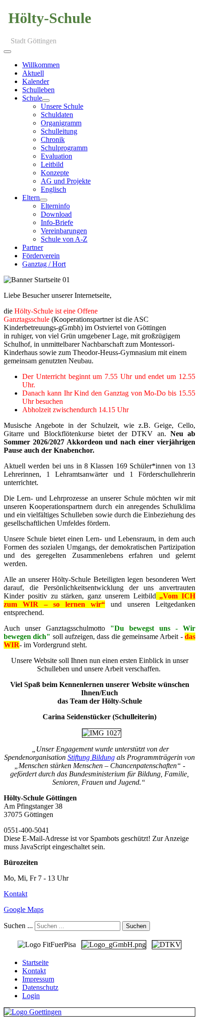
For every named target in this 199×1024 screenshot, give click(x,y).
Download (56, 214)
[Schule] (46, 100)
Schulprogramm (64, 148)
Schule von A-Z (64, 239)
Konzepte (55, 173)
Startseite (35, 962)
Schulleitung (59, 131)
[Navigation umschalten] (7, 51)
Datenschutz (40, 987)
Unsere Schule (62, 106)
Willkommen (41, 65)
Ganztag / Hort (44, 264)
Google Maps (24, 909)
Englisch (53, 189)
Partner (32, 247)
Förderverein (41, 256)
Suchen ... (18, 925)
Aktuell (33, 73)
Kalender (35, 81)
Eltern (31, 197)
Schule (32, 98)
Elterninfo (55, 206)
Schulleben (38, 90)
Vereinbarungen (64, 231)
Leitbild (52, 164)
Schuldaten (57, 114)
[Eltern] (43, 200)
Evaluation (56, 156)
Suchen (136, 926)
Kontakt (15, 894)
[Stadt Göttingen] (99, 1012)
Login (31, 996)
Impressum (38, 979)
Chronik (53, 139)
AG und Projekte (66, 181)
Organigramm (61, 123)
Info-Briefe (57, 222)
